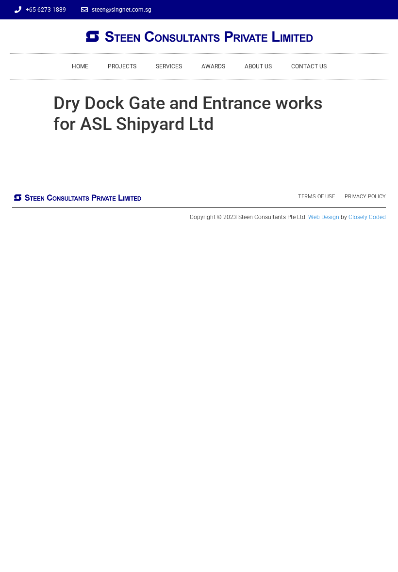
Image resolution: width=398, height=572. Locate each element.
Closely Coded (367, 217)
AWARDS (213, 66)
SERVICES (169, 66)
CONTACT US (309, 66)
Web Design (323, 217)
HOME (80, 66)
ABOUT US (258, 66)
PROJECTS (122, 66)
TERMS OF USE (316, 196)
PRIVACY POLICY (365, 196)
